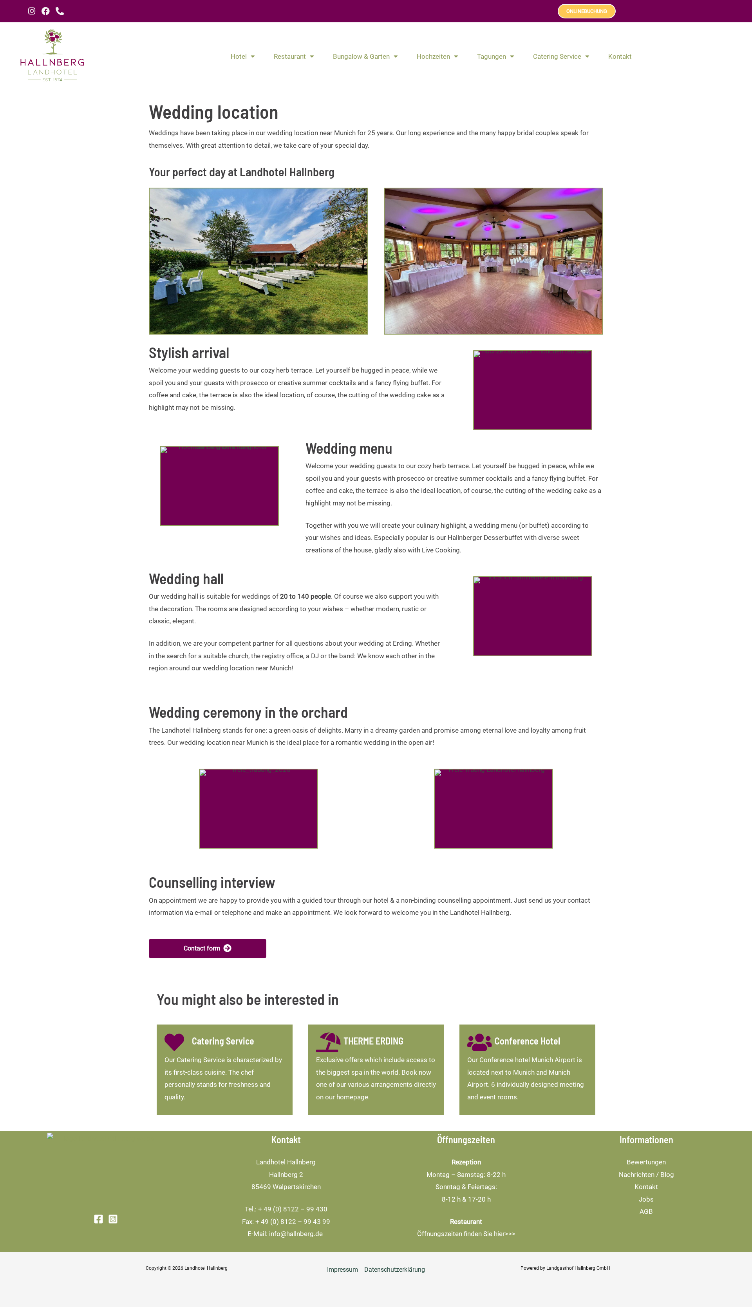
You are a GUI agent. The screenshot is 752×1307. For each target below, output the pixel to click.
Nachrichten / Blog (646, 1174)
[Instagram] (113, 1219)
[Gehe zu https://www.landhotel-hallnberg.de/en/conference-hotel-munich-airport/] (527, 1070)
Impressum (342, 1269)
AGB (646, 1211)
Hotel (239, 56)
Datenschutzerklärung (394, 1269)
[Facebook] (98, 1219)
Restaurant (290, 56)
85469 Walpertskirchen (286, 1187)
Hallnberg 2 (286, 1174)
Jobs (646, 1199)
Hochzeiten (433, 56)
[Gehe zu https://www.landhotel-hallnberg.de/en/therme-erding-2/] (376, 1070)
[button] (207, 948)
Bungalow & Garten (361, 56)
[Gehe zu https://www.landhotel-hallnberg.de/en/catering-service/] (225, 1070)
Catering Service (557, 56)
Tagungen (491, 56)
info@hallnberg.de (296, 1234)
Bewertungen (646, 1162)
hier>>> (504, 1234)
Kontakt (620, 56)
